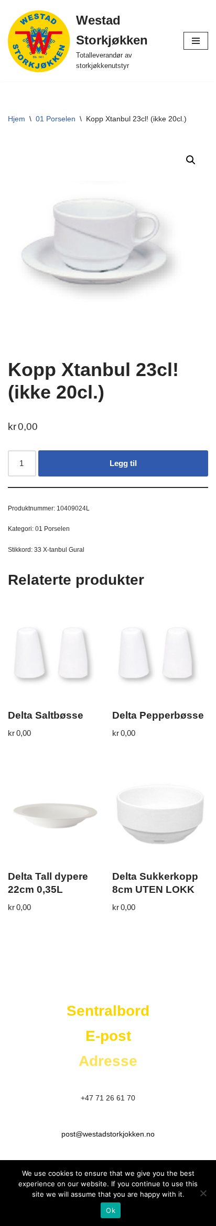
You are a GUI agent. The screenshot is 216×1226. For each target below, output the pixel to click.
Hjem (16, 119)
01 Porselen (55, 119)
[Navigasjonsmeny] (195, 41)
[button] (190, 160)
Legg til (123, 463)
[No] (203, 1193)
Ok (110, 1210)
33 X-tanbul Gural (59, 549)
